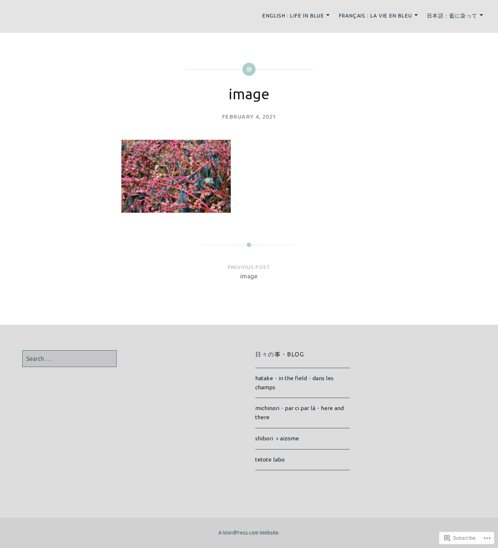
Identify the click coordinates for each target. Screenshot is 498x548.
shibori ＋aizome (277, 438)
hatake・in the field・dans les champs (294, 382)
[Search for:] (69, 359)
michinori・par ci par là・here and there (299, 412)
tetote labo (270, 459)
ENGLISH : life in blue (293, 16)
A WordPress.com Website (248, 533)
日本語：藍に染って (452, 16)
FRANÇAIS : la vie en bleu (375, 16)
